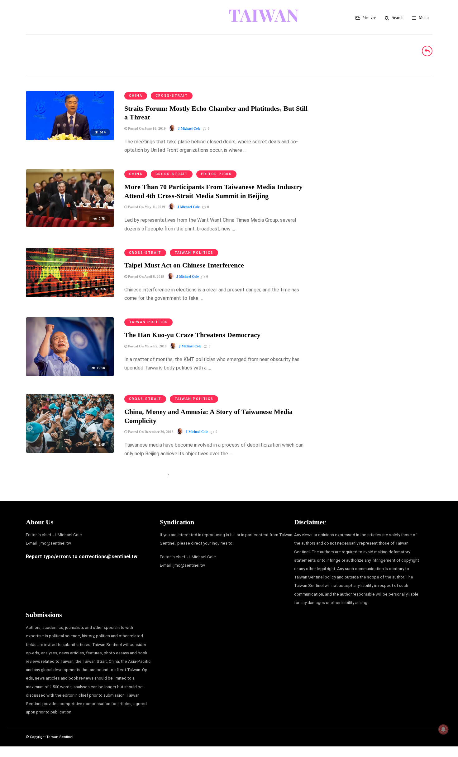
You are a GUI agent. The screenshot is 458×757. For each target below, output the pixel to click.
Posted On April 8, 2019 (145, 276)
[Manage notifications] (443, 729)
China (135, 96)
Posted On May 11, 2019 (146, 207)
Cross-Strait (171, 96)
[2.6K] (70, 451)
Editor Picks (216, 174)
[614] (70, 139)
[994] (70, 296)
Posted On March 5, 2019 (147, 346)
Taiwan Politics (193, 253)
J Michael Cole (189, 128)
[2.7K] (70, 225)
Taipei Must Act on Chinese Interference (184, 265)
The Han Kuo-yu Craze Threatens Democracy (192, 335)
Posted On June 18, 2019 (146, 128)
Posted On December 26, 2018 (150, 432)
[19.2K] (70, 374)
